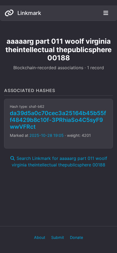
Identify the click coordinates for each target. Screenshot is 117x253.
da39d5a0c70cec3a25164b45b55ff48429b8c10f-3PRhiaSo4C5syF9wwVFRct (58, 120)
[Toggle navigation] (106, 13)
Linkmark (28, 13)
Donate (76, 237)
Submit (57, 237)
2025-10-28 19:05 (46, 135)
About (39, 237)
